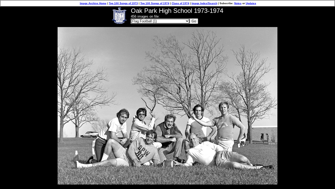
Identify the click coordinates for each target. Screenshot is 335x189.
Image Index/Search (204, 3)
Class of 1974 (180, 3)
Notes (238, 3)
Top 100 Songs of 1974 (154, 3)
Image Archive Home (93, 3)
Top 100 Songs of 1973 (123, 3)
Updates (251, 3)
